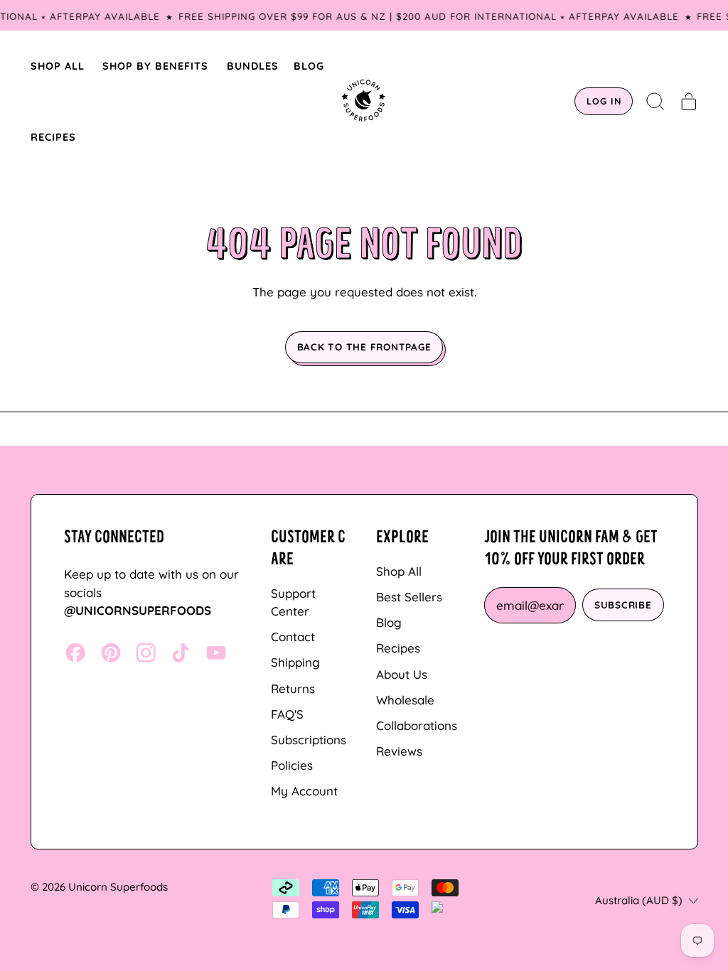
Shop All (399, 571)
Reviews (399, 751)
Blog (389, 622)
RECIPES (53, 137)
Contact (293, 636)
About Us (401, 674)
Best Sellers (409, 596)
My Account (304, 790)
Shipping (295, 662)
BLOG (309, 66)
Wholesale (405, 699)
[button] (656, 102)
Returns (293, 688)
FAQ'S (287, 714)
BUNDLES (253, 66)
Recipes (398, 647)
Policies (292, 765)
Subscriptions (308, 739)
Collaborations (416, 725)
